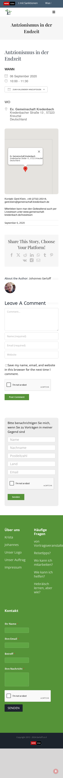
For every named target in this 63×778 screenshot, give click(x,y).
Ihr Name (11, 623)
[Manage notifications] (55, 771)
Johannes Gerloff (40, 278)
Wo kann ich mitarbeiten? (43, 562)
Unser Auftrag (15, 560)
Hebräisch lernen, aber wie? (43, 588)
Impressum (13, 567)
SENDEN (14, 708)
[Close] (39, 151)
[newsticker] (8, 10)
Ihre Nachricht (14, 668)
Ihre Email (12, 638)
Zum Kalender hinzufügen (26, 89)
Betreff (10, 653)
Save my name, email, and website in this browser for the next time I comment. (30, 369)
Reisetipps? (42, 553)
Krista (9, 537)
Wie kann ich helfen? (43, 574)
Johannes (12, 545)
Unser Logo (13, 552)
